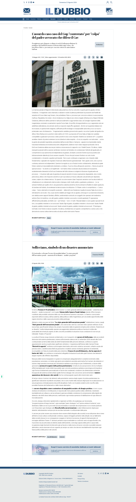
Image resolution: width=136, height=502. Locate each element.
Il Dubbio (25, 28)
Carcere (30, 28)
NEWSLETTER (27, 13)
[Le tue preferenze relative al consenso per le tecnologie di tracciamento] (2, 376)
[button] (107, 2)
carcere (62, 437)
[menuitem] (27, 19)
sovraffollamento (52, 437)
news (48, 218)
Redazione (99, 44)
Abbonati (110, 14)
